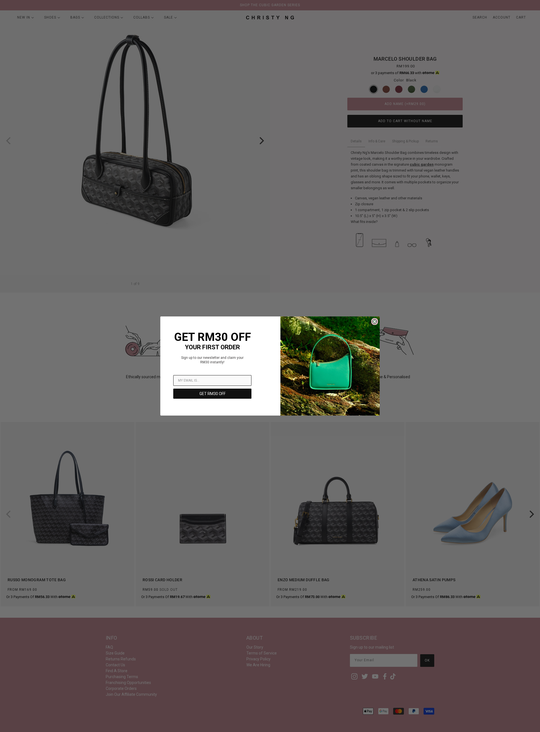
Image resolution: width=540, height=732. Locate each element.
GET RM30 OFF (212, 393)
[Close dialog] (374, 321)
